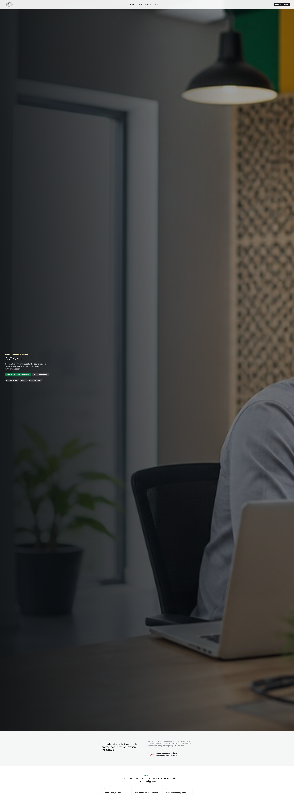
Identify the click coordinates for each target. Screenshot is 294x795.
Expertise (139, 4)
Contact (156, 4)
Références (148, 4)
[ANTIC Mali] (9, 4)
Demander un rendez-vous (18, 374)
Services (132, 4)
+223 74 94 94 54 (281, 4)
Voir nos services (40, 374)
